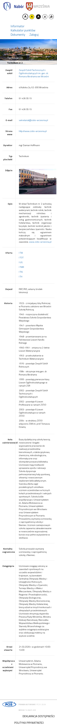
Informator (17, 26)
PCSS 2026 (41, 704)
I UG (21, 262)
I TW (21, 252)
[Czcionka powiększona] (51, 16)
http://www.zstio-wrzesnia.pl (33, 131)
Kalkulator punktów (23, 30)
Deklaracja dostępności (38, 716)
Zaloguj (33, 34)
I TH (20, 276)
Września (41, 6)
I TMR (21, 267)
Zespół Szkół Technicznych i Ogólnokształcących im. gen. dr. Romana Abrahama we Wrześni (34, 73)
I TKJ (21, 271)
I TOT (21, 257)
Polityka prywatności (29, 723)
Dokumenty (18, 34)
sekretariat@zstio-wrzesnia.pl (33, 120)
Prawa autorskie (27, 704)
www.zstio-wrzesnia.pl (40, 241)
